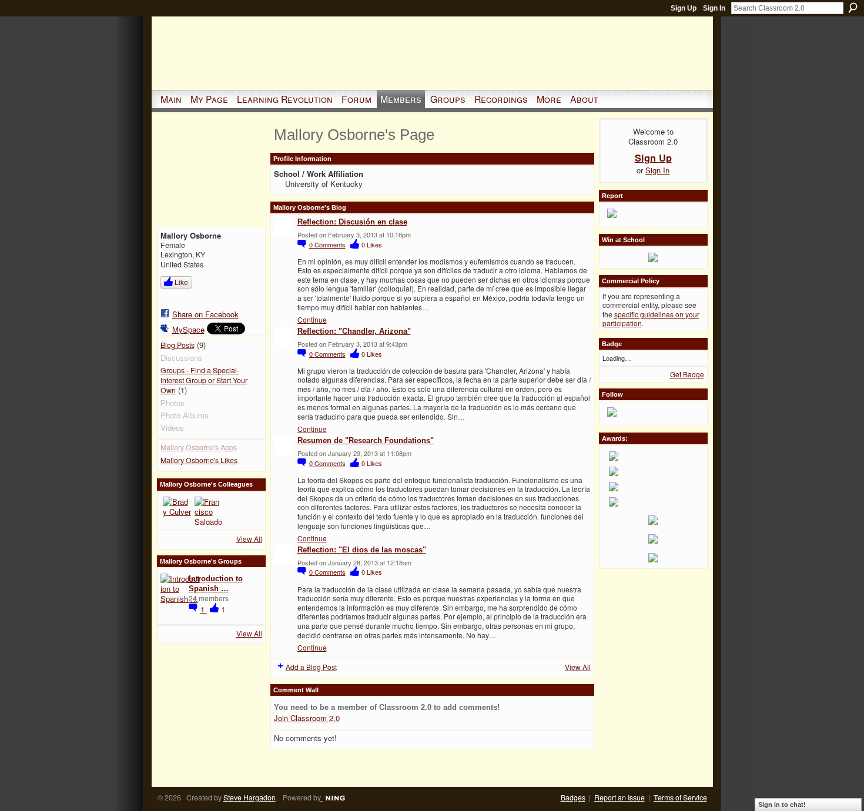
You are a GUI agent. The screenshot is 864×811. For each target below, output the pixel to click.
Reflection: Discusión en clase (352, 221)
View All (249, 539)
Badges (573, 797)
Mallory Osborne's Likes (198, 460)
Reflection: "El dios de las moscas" (361, 549)
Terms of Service (680, 797)
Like (181, 282)
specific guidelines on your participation (650, 319)
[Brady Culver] (177, 511)
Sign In (714, 8)
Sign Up (683, 8)
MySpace (188, 329)
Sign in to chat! (782, 804)
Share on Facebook (205, 314)
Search (853, 7)
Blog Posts (177, 345)
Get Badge (687, 374)
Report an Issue (619, 797)
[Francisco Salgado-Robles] (209, 511)
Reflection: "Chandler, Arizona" (354, 331)
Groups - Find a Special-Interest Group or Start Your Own (203, 380)
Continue (312, 319)
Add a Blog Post (311, 667)
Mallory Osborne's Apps (198, 447)
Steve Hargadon (249, 797)
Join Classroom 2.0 (307, 717)
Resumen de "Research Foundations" (365, 440)
